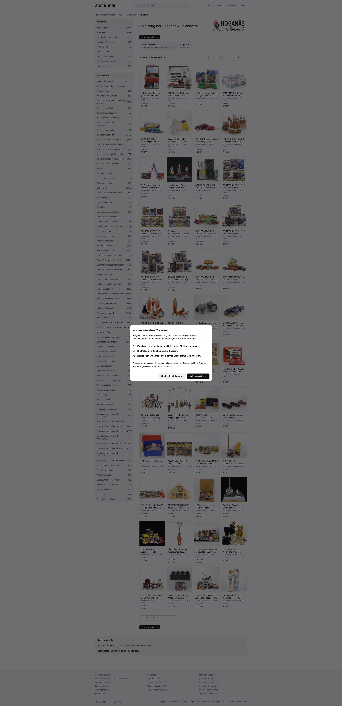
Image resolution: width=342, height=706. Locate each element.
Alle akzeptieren (198, 376)
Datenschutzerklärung (178, 363)
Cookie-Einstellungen (171, 376)
